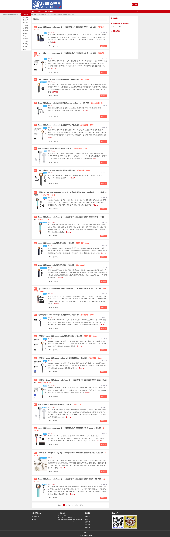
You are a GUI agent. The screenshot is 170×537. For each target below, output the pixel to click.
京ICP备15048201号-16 (85, 535)
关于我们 (87, 524)
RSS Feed (63, 515)
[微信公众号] (124, 528)
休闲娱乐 (25, 28)
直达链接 (103, 46)
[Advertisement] (124, 46)
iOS (35, 519)
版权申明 (87, 522)
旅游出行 (25, 46)
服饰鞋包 (25, 38)
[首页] (33, 11)
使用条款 (87, 519)
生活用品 (25, 25)
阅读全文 (55, 42)
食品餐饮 (25, 41)
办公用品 (25, 17)
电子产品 (25, 44)
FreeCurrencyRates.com (118, 27)
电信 (24, 36)
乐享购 (84, 532)
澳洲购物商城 (49, 11)
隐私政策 (87, 516)
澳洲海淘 (25, 20)
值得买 (39, 11)
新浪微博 (62, 513)
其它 (24, 49)
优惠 (35, 27)
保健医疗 (25, 30)
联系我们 (87, 527)
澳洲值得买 (36, 516)
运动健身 (25, 22)
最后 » (81, 505)
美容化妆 (25, 33)
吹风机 (53, 32)
